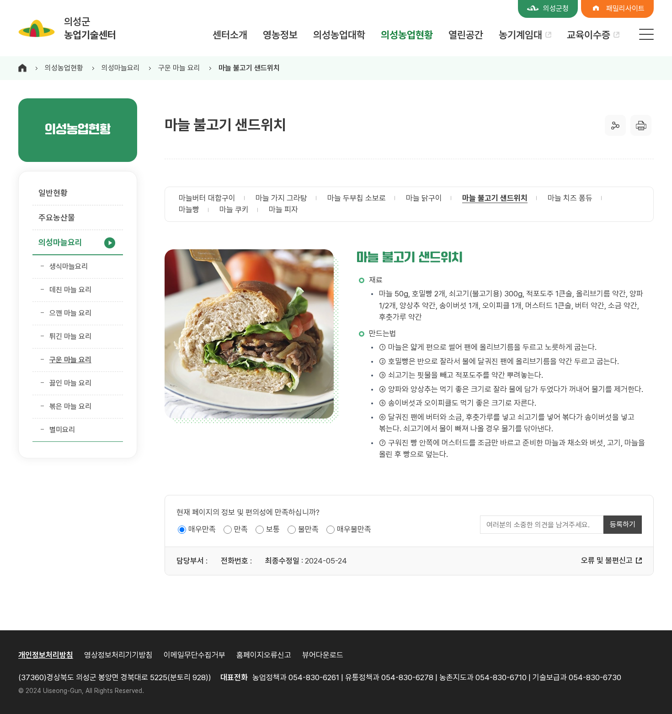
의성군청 (556, 8)
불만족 (308, 529)
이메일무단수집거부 (194, 655)
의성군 (90, 28)
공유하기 (615, 125)
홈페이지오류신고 (263, 655)
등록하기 (622, 524)
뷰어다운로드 (322, 655)
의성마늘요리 (120, 68)
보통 (273, 529)
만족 (241, 529)
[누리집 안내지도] (646, 34)
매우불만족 (354, 529)
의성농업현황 (64, 68)
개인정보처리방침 (45, 655)
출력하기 (640, 125)
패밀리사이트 (625, 8)
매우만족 (202, 529)
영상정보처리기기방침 (118, 655)
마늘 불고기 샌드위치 (249, 68)
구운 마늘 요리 (179, 68)
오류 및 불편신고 (607, 560)
